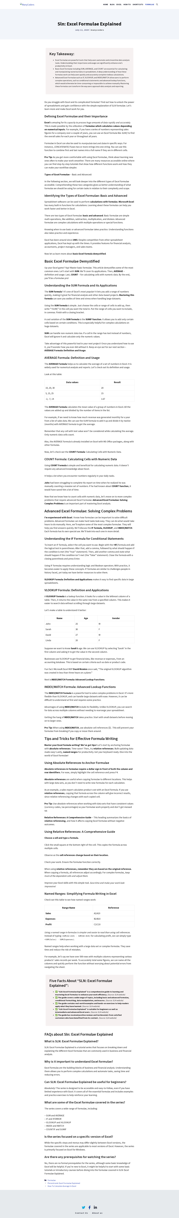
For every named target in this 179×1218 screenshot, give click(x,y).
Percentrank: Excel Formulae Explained (64, 1183)
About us (97, 1213)
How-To (127, 4)
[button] (157, 4)
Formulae (149, 4)
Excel (119, 4)
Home (105, 4)
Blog (112, 4)
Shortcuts (138, 4)
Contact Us (81, 1213)
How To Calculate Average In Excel (62, 1186)
